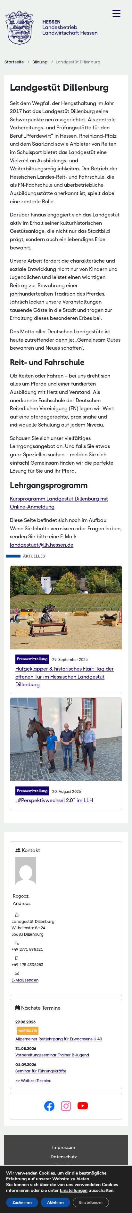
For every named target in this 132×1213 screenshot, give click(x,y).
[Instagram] (66, 1106)
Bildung (39, 62)
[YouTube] (83, 1106)
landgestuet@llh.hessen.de (41, 545)
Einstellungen (73, 1190)
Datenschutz (64, 1156)
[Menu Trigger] (116, 13)
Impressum (63, 1147)
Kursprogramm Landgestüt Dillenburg (54, 499)
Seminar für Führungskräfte (40, 1071)
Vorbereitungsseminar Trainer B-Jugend (52, 1055)
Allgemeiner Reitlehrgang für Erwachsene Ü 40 (58, 1039)
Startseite (14, 62)
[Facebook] (49, 1106)
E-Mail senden (25, 980)
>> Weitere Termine (33, 1080)
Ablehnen (55, 1202)
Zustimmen (22, 1202)
